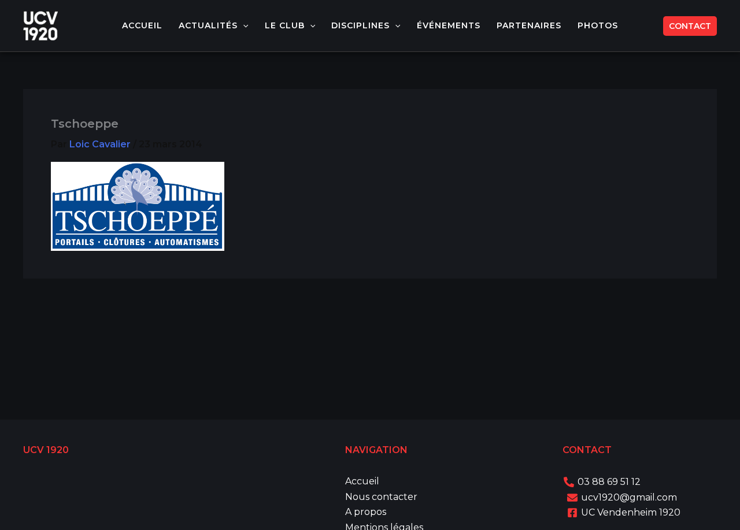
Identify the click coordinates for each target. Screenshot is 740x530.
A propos (365, 511)
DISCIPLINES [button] (360, 25)
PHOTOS (598, 25)
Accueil (362, 481)
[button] (243, 25)
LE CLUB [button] (285, 25)
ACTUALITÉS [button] (208, 25)
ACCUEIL (142, 25)
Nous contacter (381, 496)
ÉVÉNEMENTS (448, 25)
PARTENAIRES (529, 25)
